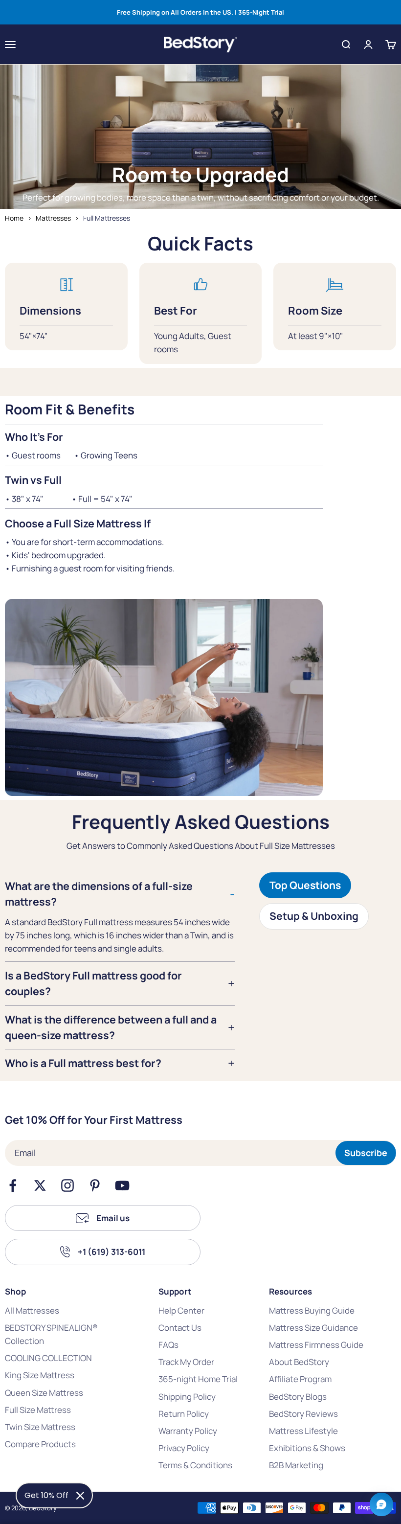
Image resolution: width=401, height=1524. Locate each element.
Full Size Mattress (38, 1409)
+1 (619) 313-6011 (111, 1251)
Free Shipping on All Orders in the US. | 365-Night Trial (200, 12)
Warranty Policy (187, 1430)
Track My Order (186, 1361)
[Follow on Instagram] (67, 1185)
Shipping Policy (187, 1396)
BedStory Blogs (298, 1396)
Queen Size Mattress (44, 1392)
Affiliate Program (300, 1379)
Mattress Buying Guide (312, 1310)
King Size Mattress (39, 1375)
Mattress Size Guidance (313, 1327)
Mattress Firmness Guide (316, 1344)
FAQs (168, 1344)
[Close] (80, 1496)
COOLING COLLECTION (48, 1358)
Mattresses (53, 218)
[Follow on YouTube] (122, 1185)
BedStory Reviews (303, 1413)
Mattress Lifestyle (303, 1430)
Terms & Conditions (195, 1465)
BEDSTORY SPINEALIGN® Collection (51, 1334)
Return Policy (183, 1413)
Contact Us (179, 1327)
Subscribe (365, 1153)
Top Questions (305, 885)
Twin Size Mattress (40, 1427)
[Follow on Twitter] (40, 1185)
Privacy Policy (183, 1448)
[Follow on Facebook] (13, 1185)
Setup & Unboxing (313, 916)
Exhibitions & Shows (307, 1448)
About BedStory (299, 1361)
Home (14, 218)
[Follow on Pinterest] (95, 1185)
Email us (113, 1218)
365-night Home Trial (198, 1379)
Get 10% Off (46, 1495)
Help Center (181, 1310)
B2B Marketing (296, 1465)
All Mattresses (32, 1310)
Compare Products (40, 1444)
